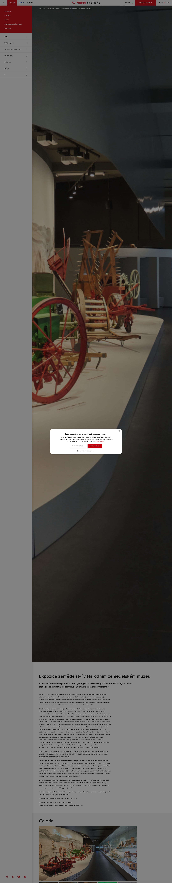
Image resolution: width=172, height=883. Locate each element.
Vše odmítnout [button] (77, 446)
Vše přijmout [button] (95, 446)
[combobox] (119, 431)
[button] (86, 451)
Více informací (99, 441)
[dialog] (86, 441)
